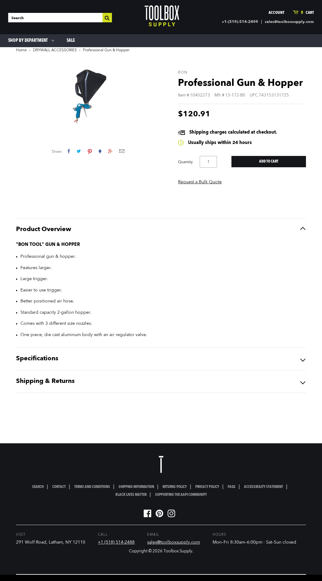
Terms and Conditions (92, 487)
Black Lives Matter (131, 495)
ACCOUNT (276, 13)
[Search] (107, 17)
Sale (71, 40)
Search (38, 487)
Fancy (100, 151)
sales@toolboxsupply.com (289, 22)
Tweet (79, 151)
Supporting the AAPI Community (181, 495)
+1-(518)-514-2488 (240, 22)
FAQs (232, 487)
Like (69, 151)
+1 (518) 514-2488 (116, 542)
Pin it (90, 151)
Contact (59, 487)
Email (121, 151)
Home (21, 50)
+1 (110, 151)
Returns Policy (175, 487)
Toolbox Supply (178, 551)
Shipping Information (136, 487)
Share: (57, 152)
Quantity (185, 162)
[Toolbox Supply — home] (162, 17)
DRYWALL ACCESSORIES (55, 50)
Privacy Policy (207, 487)
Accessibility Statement (263, 487)
